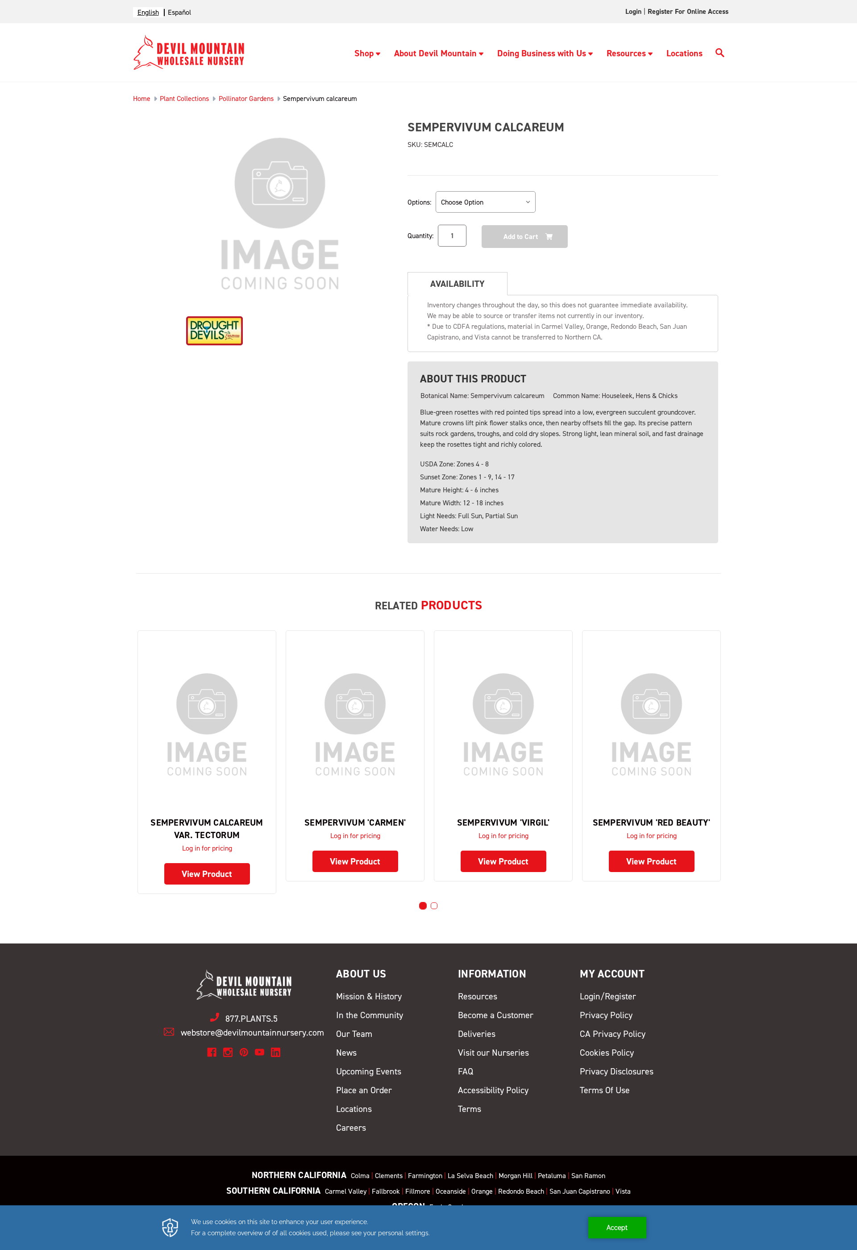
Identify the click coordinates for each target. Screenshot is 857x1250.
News (346, 1052)
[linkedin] (275, 1052)
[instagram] (228, 1052)
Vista (623, 1191)
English (148, 12)
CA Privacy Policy (612, 1034)
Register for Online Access (688, 11)
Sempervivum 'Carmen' (355, 822)
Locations (684, 53)
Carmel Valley (345, 1191)
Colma (360, 1175)
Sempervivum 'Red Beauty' (652, 822)
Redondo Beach (521, 1191)
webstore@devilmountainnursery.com (252, 1032)
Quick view (207, 724)
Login (633, 11)
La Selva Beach (470, 1175)
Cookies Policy (607, 1052)
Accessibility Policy (493, 1090)
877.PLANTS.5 (251, 1018)
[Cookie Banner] (428, 1227)
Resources (626, 53)
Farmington (425, 1175)
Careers (351, 1127)
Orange (482, 1191)
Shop (364, 53)
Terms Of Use (605, 1090)
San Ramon (588, 1175)
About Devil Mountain (435, 53)
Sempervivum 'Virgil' (503, 822)
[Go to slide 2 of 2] (434, 905)
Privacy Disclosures (616, 1071)
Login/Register (608, 996)
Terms (469, 1109)
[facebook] (211, 1052)
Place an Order (364, 1090)
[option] (179, 12)
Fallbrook (386, 1191)
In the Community (369, 1015)
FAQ (465, 1071)
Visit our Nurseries (493, 1052)
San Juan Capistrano (579, 1191)
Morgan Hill (516, 1175)
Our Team (354, 1034)
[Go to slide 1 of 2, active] (423, 905)
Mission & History (369, 996)
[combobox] (148, 12)
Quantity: (420, 235)
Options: (419, 202)
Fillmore (417, 1191)
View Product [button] (207, 874)
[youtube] (259, 1052)
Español (179, 12)
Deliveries (476, 1034)
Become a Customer (495, 1015)
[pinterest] (244, 1052)
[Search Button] (720, 54)
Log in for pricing (207, 848)
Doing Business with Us (541, 53)
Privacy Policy (606, 1015)
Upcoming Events (368, 1071)
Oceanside (451, 1191)
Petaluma (552, 1175)
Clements (389, 1175)
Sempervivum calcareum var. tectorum (206, 829)
